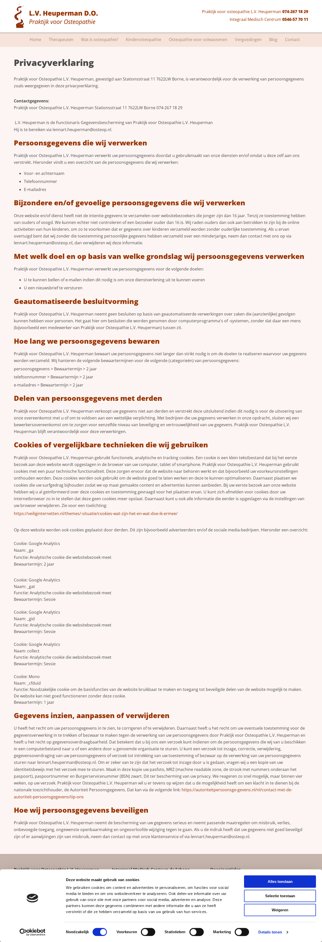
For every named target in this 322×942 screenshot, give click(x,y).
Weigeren (280, 910)
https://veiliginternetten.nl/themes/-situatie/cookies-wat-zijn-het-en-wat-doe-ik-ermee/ (96, 513)
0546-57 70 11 (295, 19)
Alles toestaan (280, 881)
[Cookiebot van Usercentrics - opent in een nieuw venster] (33, 932)
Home (35, 39)
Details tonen (270, 932)
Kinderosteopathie (143, 39)
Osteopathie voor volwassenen (198, 39)
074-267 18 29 (295, 11)
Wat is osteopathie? (99, 39)
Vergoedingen (248, 39)
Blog (273, 39)
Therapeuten (61, 39)
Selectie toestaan (280, 896)
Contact (292, 39)
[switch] (148, 932)
